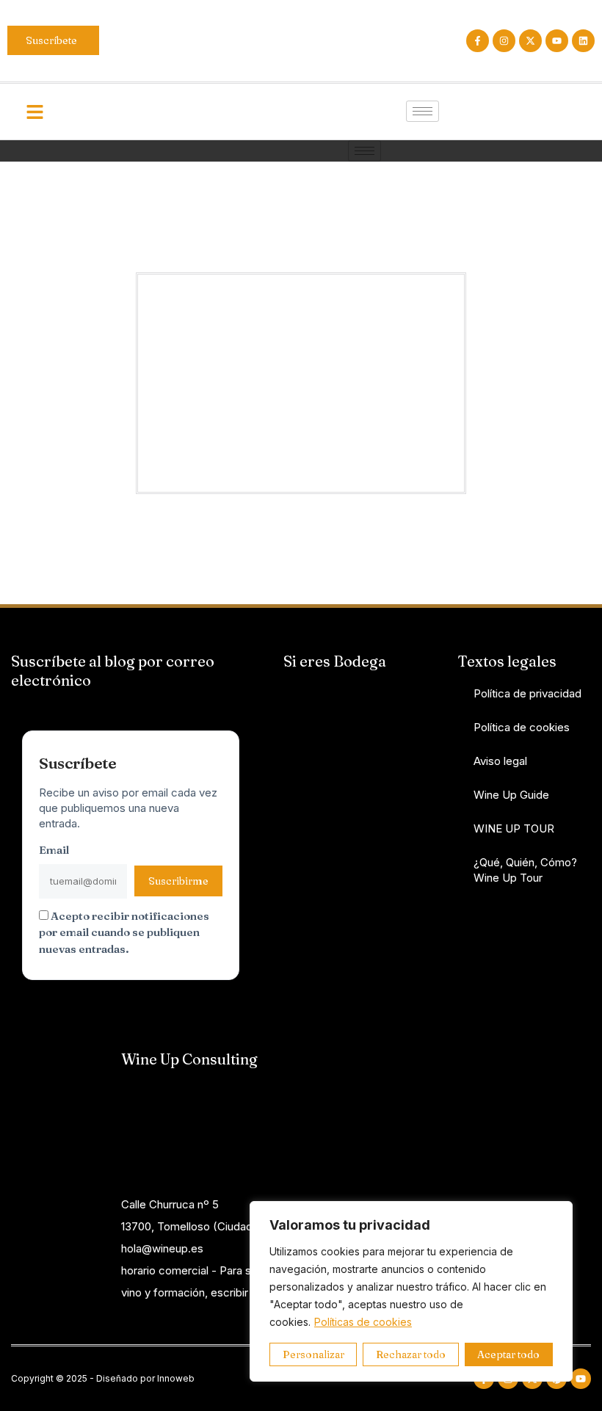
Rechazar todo (411, 1354)
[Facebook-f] (477, 40)
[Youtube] (556, 40)
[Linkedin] (583, 40)
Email (54, 850)
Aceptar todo (508, 1354)
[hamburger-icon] (422, 111)
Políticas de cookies (363, 1322)
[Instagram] (504, 40)
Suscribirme (178, 881)
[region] (411, 1291)
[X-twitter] (530, 40)
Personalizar (313, 1354)
